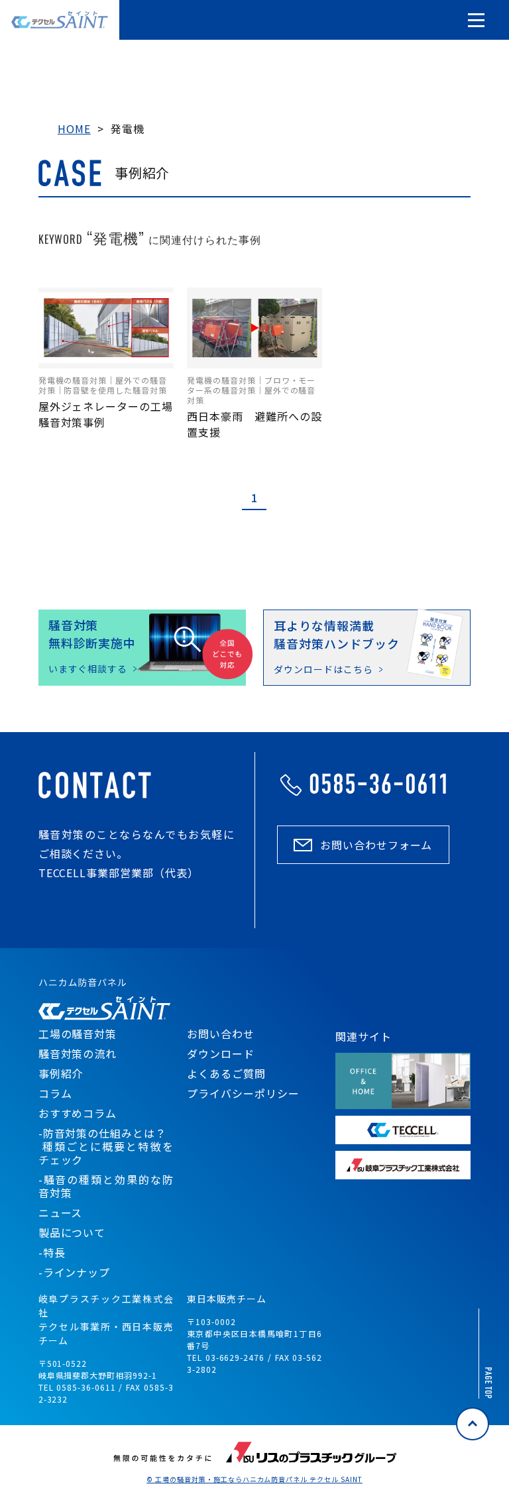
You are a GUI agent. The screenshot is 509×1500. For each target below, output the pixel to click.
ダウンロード (220, 1053)
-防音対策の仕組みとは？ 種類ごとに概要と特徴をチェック (106, 1146)
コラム (55, 1093)
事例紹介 (61, 1073)
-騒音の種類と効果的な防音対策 (106, 1186)
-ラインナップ (74, 1272)
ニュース (60, 1212)
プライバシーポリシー (243, 1093)
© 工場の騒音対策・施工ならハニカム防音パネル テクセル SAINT (254, 1479)
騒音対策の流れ (77, 1053)
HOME (74, 128)
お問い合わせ (220, 1034)
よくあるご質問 (226, 1073)
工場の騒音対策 (77, 1034)
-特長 (52, 1252)
